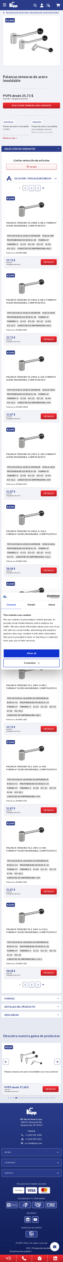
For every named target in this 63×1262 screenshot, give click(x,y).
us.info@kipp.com (33, 1143)
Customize (30, 663)
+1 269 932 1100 (33, 1135)
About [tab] (51, 604)
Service (9, 1173)
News (8, 1152)
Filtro (33, 167)
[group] (31, 1069)
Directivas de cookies (20, 1251)
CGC (28, 1248)
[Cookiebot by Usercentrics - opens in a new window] (47, 596)
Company (10, 1162)
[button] (8, 1097)
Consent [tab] (11, 604)
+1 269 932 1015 (33, 1139)
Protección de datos (42, 1248)
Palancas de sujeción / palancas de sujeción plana (32, 13)
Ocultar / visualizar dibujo (32, 178)
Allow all (31, 653)
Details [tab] (31, 604)
